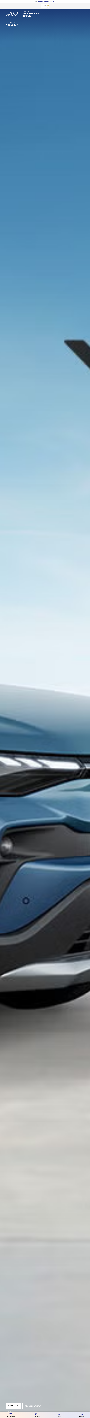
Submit (45, 1201)
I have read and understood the (25, 1197)
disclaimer (35, 1197)
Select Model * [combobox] (16, 226)
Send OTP (73, 243)
